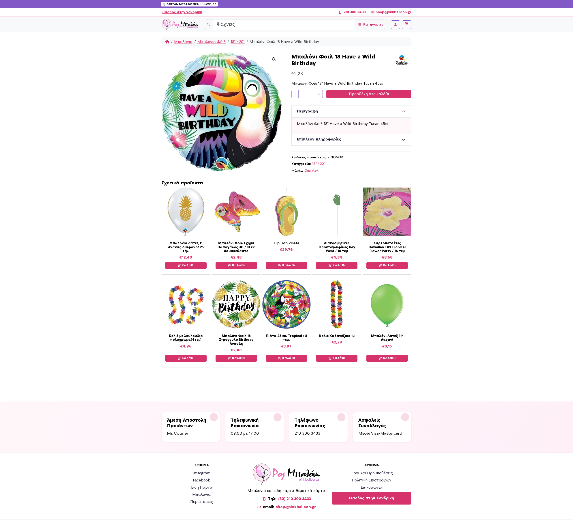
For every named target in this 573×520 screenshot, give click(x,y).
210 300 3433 (354, 12)
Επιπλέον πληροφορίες (319, 139)
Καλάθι (188, 265)
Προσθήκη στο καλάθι (369, 94)
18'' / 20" (238, 42)
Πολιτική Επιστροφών (371, 480)
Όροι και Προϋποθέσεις (372, 473)
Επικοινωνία (371, 487)
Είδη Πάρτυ (201, 487)
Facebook (201, 480)
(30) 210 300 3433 (294, 499)
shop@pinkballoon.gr (393, 12)
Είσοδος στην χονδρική (182, 12)
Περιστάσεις (201, 502)
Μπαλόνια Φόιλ (211, 42)
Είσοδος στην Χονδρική (371, 498)
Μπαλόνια (183, 42)
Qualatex (311, 170)
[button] (274, 59)
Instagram (201, 473)
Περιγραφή (307, 111)
